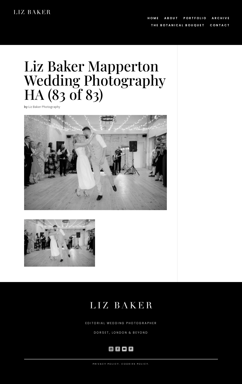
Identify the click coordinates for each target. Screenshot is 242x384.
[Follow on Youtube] (124, 349)
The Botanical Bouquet (178, 25)
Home (153, 18)
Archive (221, 18)
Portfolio (195, 18)
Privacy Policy (106, 363)
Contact (220, 25)
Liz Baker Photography (44, 107)
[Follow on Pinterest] (131, 349)
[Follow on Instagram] (111, 349)
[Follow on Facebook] (117, 349)
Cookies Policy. (135, 363)
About (171, 18)
